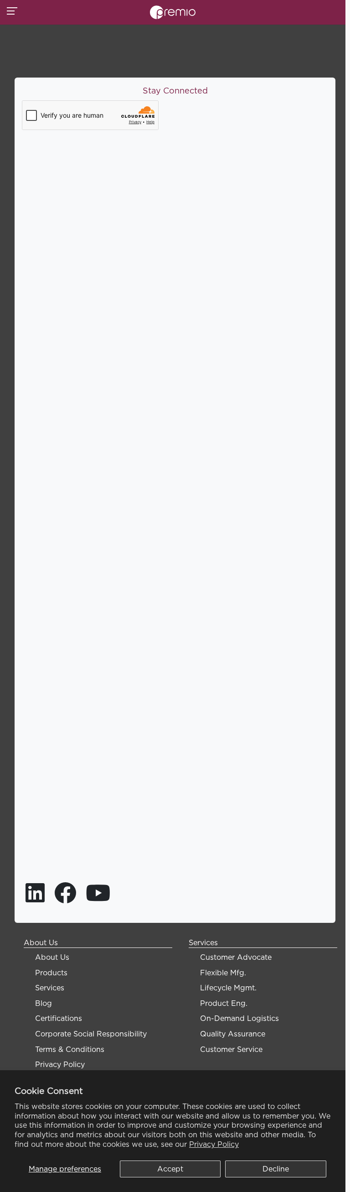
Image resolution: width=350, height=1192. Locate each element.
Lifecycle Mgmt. (228, 988)
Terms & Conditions (69, 1049)
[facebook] (66, 898)
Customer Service (231, 1049)
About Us (52, 957)
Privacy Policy (214, 1144)
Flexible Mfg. (223, 972)
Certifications (58, 1018)
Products (51, 972)
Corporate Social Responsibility (91, 1034)
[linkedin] (36, 898)
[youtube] (98, 898)
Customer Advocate (236, 957)
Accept (170, 1169)
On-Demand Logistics (239, 1018)
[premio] (173, 11)
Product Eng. (223, 1003)
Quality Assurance (232, 1034)
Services (49, 988)
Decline (275, 1169)
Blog (43, 1003)
